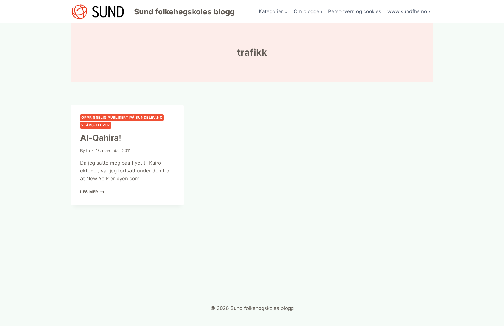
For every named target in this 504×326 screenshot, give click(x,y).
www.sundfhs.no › (408, 11)
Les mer (92, 191)
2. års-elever (95, 125)
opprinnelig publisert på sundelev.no (121, 117)
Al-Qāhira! (100, 138)
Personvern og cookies (354, 11)
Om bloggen (308, 11)
